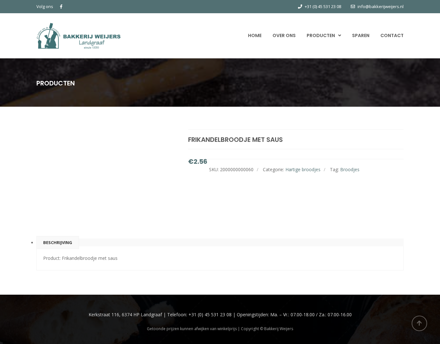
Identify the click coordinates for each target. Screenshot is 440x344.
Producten (321, 35)
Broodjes (349, 169)
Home (255, 35)
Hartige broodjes (302, 169)
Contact (392, 35)
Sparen (360, 35)
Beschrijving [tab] (57, 242)
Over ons (284, 35)
